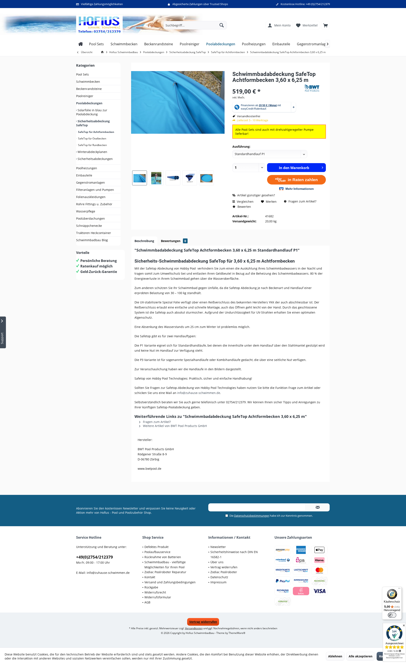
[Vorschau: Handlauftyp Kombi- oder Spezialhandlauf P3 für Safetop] (189, 178)
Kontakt (149, 577)
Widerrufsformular (157, 597)
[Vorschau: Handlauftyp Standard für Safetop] (173, 178)
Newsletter (218, 547)
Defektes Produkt (156, 547)
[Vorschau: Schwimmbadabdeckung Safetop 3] (156, 178)
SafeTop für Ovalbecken (91, 138)
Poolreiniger (84, 96)
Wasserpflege (85, 211)
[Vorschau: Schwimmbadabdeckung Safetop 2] (139, 178)
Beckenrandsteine (89, 89)
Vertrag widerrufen (223, 567)
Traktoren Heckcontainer (93, 233)
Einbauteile (84, 175)
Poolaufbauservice (157, 552)
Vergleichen (245, 202)
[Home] (80, 44)
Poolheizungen (86, 168)
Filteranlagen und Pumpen (95, 190)
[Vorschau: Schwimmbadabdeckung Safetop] (206, 178)
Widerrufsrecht (155, 592)
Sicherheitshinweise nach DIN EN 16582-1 (234, 554)
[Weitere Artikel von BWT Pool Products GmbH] (315, 88)
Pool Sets (82, 74)
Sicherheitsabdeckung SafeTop (93, 123)
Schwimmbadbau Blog (92, 240)
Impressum (218, 582)
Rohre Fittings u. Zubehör (94, 204)
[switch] (392, 615)
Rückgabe (151, 587)
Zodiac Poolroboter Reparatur (165, 572)
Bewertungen (173, 241)
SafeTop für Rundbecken (92, 145)
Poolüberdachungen (90, 218)
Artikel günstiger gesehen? (255, 195)
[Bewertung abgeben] (268, 85)
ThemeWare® (237, 633)
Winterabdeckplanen (92, 152)
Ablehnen (335, 656)
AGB (147, 602)
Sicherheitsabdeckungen (95, 159)
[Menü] (399, 589)
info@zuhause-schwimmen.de (198, 393)
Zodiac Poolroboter (223, 572)
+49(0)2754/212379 (94, 557)
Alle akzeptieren (360, 656)
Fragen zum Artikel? (302, 201)
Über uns (217, 562)
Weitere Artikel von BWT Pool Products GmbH (174, 426)
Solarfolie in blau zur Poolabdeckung (91, 112)
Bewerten (244, 207)
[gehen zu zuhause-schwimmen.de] (103, 52)
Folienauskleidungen (91, 197)
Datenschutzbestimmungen (251, 516)
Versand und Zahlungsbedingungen (170, 582)
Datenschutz (219, 577)
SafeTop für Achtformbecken (95, 132)
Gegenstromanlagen (90, 182)
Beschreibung (144, 241)
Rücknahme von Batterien (162, 557)
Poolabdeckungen (89, 103)
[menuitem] (325, 25)
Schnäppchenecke (89, 226)
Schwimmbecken (88, 82)
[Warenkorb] (325, 25)
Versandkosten (194, 628)
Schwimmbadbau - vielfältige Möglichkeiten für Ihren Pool (165, 564)
